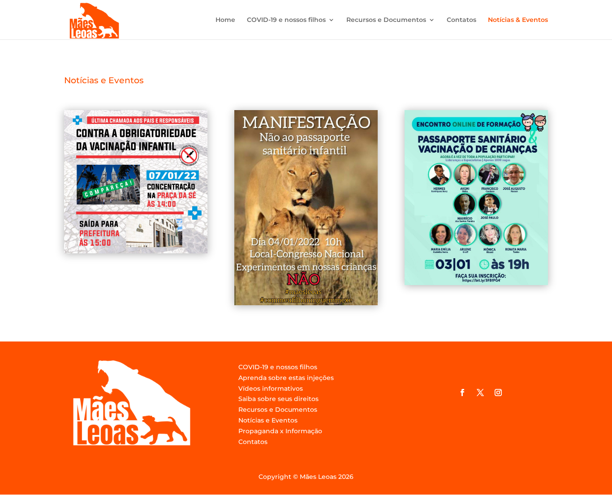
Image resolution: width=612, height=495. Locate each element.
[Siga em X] (480, 392)
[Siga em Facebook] (462, 392)
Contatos (461, 20)
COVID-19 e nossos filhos (286, 20)
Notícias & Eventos (518, 20)
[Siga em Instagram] (498, 392)
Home (225, 20)
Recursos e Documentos (386, 20)
